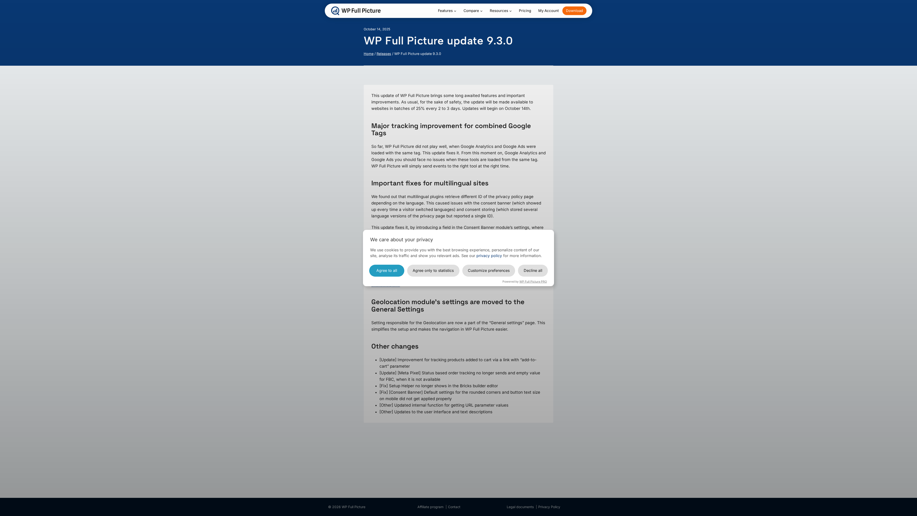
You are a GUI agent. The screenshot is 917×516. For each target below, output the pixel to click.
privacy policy (489, 255)
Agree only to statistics (433, 270)
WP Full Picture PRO (533, 281)
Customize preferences (489, 270)
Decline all (533, 270)
